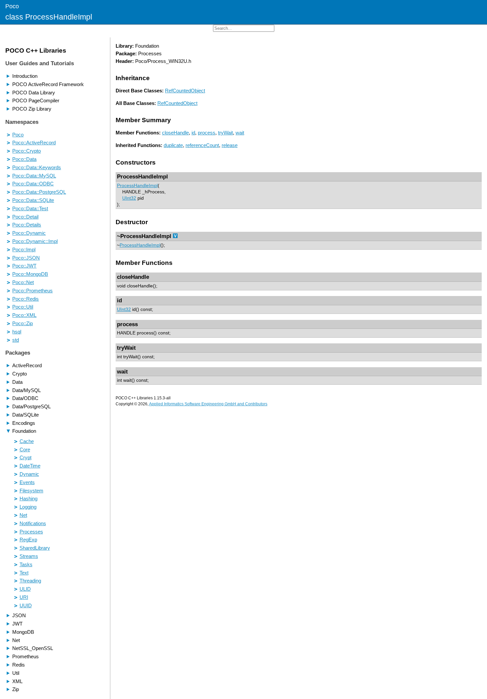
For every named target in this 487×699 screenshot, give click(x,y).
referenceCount (202, 145)
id (193, 132)
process (206, 132)
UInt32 (129, 198)
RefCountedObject (185, 90)
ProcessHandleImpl (137, 185)
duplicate (173, 145)
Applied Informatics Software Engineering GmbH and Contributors (208, 404)
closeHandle (175, 132)
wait (240, 132)
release (230, 145)
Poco (12, 6)
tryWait (225, 132)
